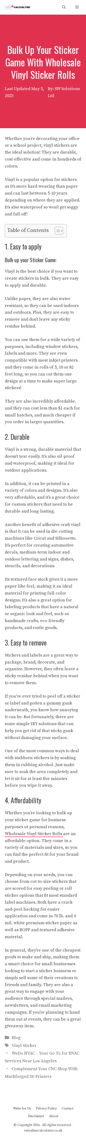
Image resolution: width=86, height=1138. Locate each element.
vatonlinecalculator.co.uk (43, 1130)
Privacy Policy (46, 1108)
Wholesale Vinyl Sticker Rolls (34, 834)
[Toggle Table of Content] (56, 231)
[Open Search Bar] (63, 7)
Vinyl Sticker (24, 1045)
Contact (67, 1108)
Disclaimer (36, 1116)
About (53, 1116)
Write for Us (22, 1108)
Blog (16, 1037)
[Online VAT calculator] (17, 7)
